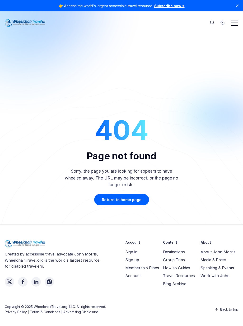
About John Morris (218, 252)
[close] (237, 5)
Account (133, 275)
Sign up (132, 259)
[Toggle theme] (222, 23)
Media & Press (213, 259)
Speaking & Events (217, 267)
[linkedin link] (36, 282)
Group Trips (174, 259)
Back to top (229, 309)
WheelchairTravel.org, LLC (54, 307)
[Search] (212, 23)
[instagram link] (49, 282)
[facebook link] (23, 282)
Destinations (174, 252)
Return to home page (121, 199)
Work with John (215, 275)
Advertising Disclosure (80, 312)
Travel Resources (179, 275)
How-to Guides (176, 267)
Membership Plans (142, 267)
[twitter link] (9, 282)
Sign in (131, 252)
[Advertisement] (121, 64)
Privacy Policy (16, 312)
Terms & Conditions (45, 312)
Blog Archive (174, 283)
